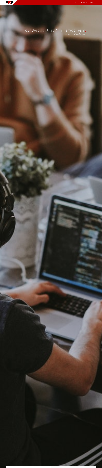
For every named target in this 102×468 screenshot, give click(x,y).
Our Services (84, 2)
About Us (76, 2)
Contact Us (92, 2)
